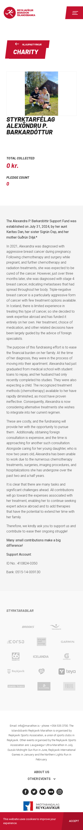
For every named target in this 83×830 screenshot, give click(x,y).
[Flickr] (51, 792)
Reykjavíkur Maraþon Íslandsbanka (26, 12)
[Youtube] (42, 792)
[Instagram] (59, 792)
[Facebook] (25, 792)
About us (41, 772)
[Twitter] (34, 792)
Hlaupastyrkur (32, 44)
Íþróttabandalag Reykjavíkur (41, 806)
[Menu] (74, 12)
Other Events (39, 779)
